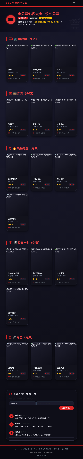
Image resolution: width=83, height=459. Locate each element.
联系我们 (49, 452)
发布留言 (67, 408)
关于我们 (33, 452)
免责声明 (41, 452)
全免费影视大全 (18, 3)
